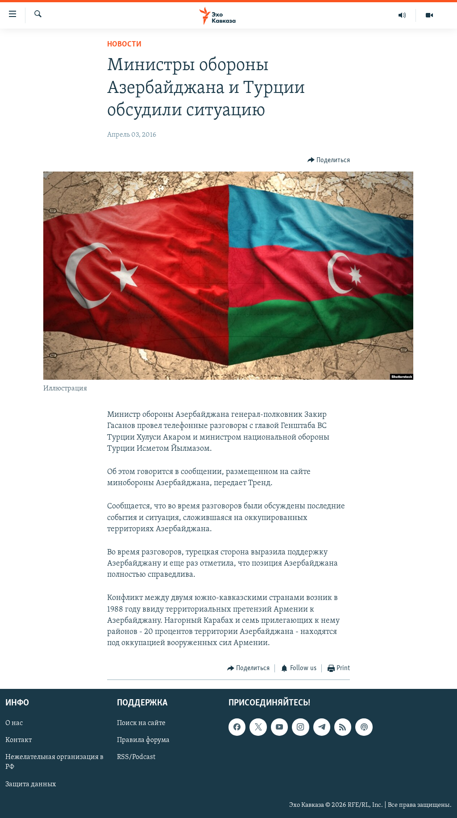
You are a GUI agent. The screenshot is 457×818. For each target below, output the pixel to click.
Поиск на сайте (141, 723)
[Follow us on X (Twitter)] (257, 726)
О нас (14, 723)
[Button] (328, 160)
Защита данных (30, 784)
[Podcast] (363, 726)
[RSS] (342, 726)
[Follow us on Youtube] (279, 726)
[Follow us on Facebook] (236, 726)
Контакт (18, 740)
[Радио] (402, 15)
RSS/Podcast (136, 757)
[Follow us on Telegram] (321, 726)
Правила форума (143, 740)
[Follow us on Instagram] (300, 726)
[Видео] (429, 15)
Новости (124, 45)
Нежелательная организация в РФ (54, 762)
